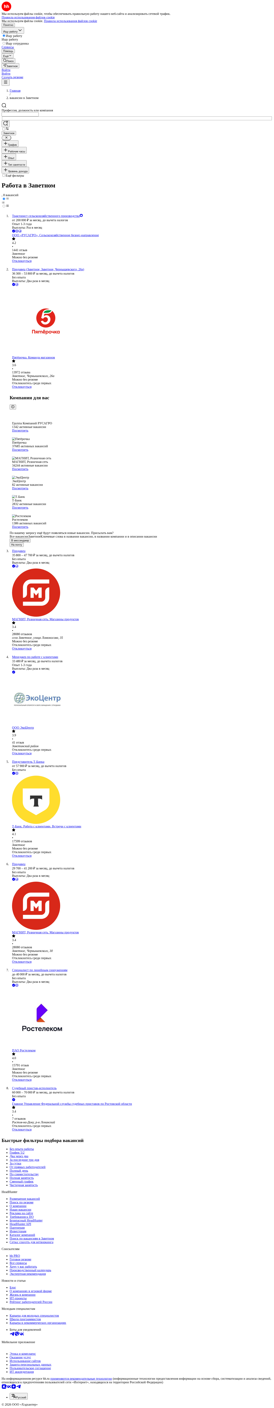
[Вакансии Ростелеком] (141, 1018)
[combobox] (20, 114)
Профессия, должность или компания (27, 110)
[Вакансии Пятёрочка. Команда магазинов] (141, 321)
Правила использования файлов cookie (70, 21)
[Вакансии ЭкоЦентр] (141, 700)
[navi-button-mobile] (6, 82)
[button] (6, 70)
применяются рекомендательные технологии (81, 1378)
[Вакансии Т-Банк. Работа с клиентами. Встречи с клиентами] (141, 800)
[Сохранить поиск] (6, 123)
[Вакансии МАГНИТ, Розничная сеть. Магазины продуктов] (141, 592)
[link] (8, 60)
